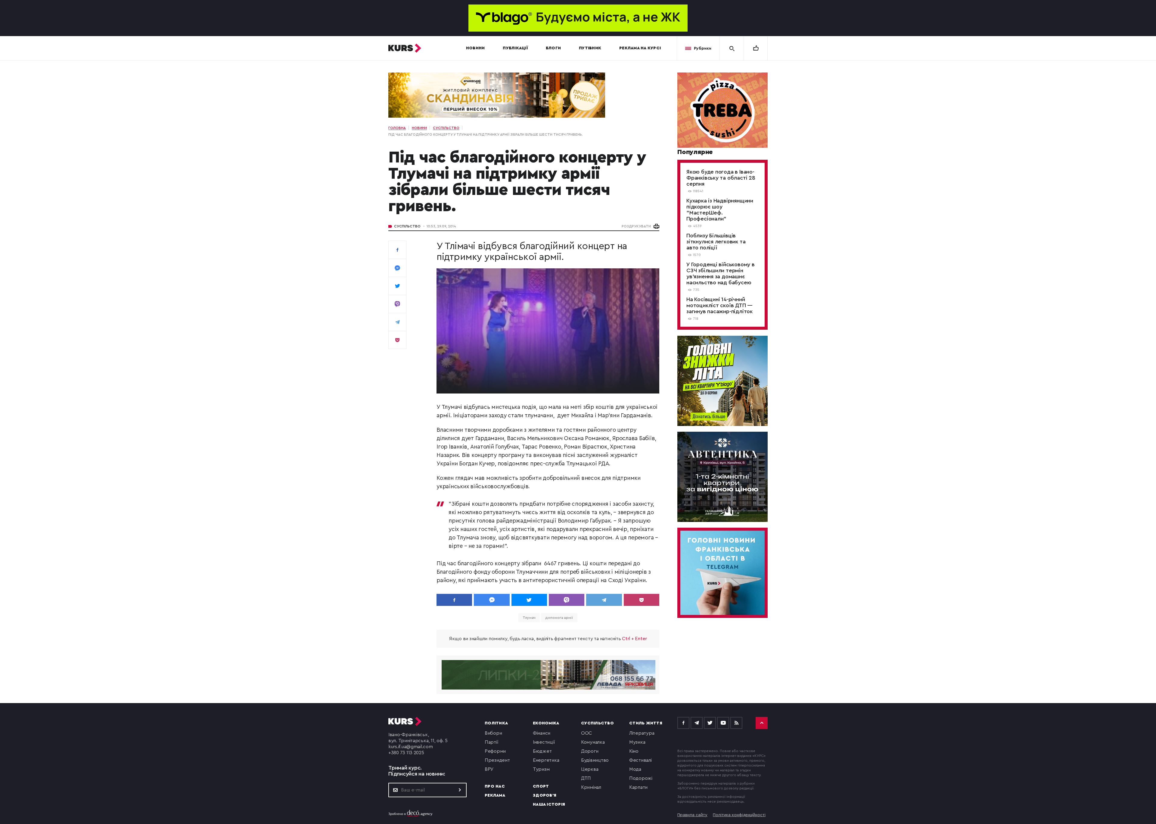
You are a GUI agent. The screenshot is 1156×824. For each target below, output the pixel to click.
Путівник (590, 48)
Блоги (553, 48)
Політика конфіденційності (739, 815)
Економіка (546, 723)
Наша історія (549, 804)
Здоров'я (544, 795)
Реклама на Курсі (640, 48)
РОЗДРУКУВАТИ (636, 226)
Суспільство (407, 226)
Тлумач (529, 617)
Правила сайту (692, 815)
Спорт (541, 786)
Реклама (495, 795)
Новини (475, 48)
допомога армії (559, 617)
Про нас (495, 786)
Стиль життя (645, 723)
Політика (496, 723)
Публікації (515, 48)
